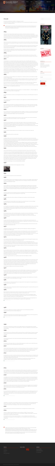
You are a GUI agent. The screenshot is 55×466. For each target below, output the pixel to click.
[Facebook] (26, 450)
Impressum (5, 451)
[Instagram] (28, 450)
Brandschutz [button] (42, 1)
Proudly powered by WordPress (7, 464)
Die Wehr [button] (36, 1)
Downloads (5, 448)
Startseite (23, 1)
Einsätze (27, 1)
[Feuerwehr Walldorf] (10, 2)
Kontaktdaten (5, 450)
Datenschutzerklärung (6, 453)
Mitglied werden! (49, 1)
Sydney (15, 464)
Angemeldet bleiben (43, 81)
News (31, 1)
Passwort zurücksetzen (43, 85)
